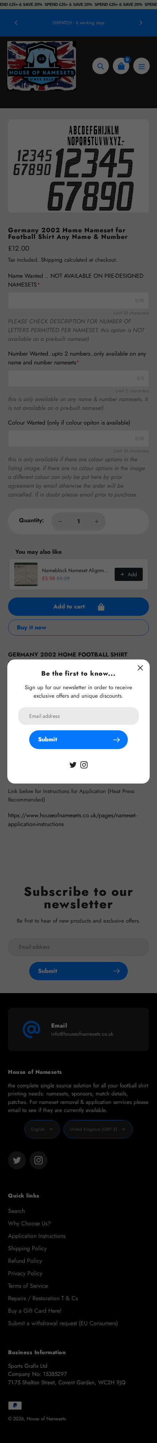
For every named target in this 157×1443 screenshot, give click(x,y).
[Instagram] (84, 764)
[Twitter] (73, 764)
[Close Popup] (140, 667)
